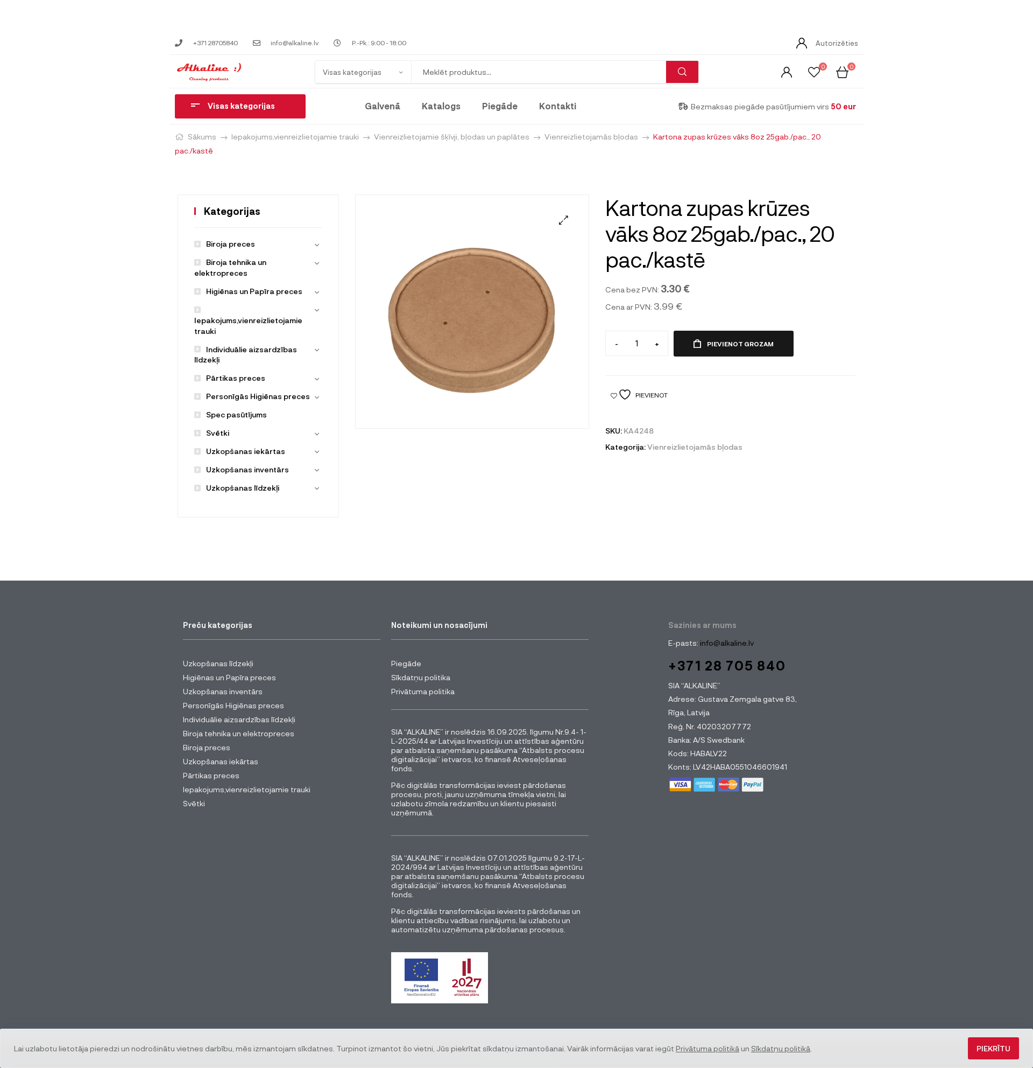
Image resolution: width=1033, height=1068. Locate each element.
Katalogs (441, 106)
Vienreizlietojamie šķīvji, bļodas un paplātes (451, 136)
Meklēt (682, 72)
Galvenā (382, 106)
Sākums (202, 136)
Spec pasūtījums (236, 414)
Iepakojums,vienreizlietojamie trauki (295, 136)
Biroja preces (230, 243)
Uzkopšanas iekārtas (245, 451)
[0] (814, 71)
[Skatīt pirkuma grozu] (842, 71)
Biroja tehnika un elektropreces (238, 733)
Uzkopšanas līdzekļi (242, 487)
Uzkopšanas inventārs (247, 469)
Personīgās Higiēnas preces (258, 396)
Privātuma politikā (707, 1048)
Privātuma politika (423, 691)
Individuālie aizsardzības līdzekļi (239, 719)
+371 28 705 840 (727, 665)
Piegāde (500, 106)
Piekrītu (993, 1048)
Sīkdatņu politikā (780, 1048)
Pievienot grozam (740, 343)
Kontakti (557, 106)
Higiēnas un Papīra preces (254, 291)
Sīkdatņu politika (420, 677)
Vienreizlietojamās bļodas (591, 136)
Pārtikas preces (235, 377)
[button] (563, 220)
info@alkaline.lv (726, 642)
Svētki (217, 432)
